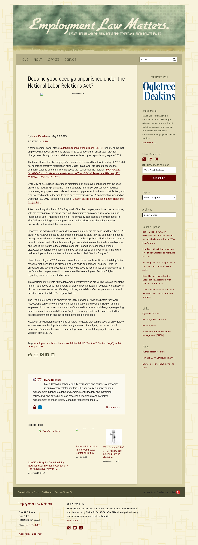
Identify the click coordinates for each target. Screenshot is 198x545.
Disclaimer (36, 533)
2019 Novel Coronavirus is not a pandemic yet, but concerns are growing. (158, 293)
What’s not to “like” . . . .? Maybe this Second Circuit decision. (113, 452)
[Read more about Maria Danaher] (34, 407)
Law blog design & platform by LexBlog (159, 492)
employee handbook (45, 343)
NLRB (81, 343)
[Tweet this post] (42, 354)
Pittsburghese (149, 325)
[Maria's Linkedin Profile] (40, 407)
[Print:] (30, 354)
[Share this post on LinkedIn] (52, 354)
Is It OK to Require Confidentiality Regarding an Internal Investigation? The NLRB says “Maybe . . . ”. (48, 465)
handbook (63, 343)
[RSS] (156, 159)
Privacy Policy (24, 533)
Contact (70, 59)
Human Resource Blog (153, 351)
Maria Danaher (39, 136)
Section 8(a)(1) (106, 343)
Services (53, 59)
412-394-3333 (33, 525)
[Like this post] (47, 354)
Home (24, 59)
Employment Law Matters (35, 504)
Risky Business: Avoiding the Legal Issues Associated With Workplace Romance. (156, 280)
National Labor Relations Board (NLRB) (81, 148)
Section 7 (91, 343)
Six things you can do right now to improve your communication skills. (158, 266)
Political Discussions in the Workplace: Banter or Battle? (87, 449)
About (38, 59)
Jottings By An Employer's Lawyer (158, 358)
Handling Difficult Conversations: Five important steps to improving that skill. (158, 253)
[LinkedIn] (150, 159)
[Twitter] (144, 159)
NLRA (45, 141)
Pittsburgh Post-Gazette (154, 319)
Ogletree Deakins (150, 313)
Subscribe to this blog (157, 165)
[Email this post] (36, 354)
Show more (112, 407)
